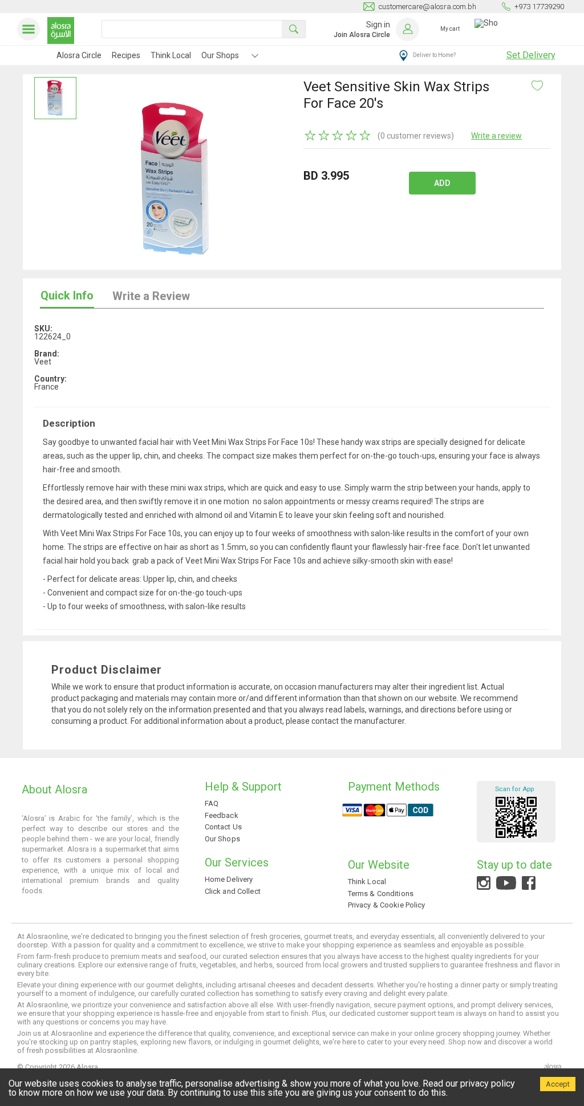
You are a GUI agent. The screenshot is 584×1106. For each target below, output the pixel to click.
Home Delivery (229, 879)
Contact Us (223, 827)
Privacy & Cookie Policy (386, 905)
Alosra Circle (79, 55)
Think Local (171, 55)
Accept (558, 1084)
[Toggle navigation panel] (30, 29)
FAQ (211, 803)
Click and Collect (233, 891)
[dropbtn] (255, 57)
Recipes (126, 55)
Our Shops (220, 55)
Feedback (221, 815)
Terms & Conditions (380, 893)
